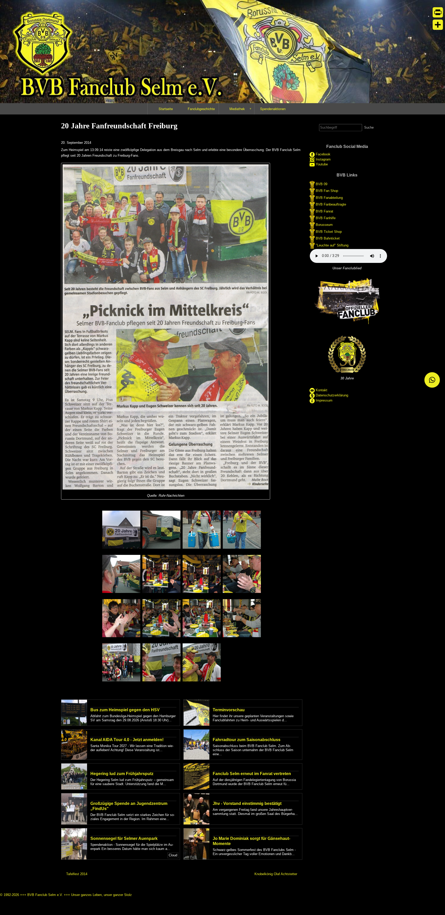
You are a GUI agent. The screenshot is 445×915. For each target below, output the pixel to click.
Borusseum (324, 225)
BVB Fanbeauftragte (331, 204)
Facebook (323, 154)
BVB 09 (321, 184)
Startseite (166, 108)
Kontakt (321, 390)
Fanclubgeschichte (201, 108)
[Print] (438, 12)
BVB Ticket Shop (329, 231)
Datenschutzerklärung (332, 395)
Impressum (324, 400)
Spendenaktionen (273, 108)
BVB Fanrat (324, 211)
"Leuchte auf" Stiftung (332, 245)
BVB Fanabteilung (329, 198)
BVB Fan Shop (327, 191)
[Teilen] (438, 25)
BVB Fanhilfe (326, 218)
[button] (432, 380)
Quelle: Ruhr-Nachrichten (165, 496)
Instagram (323, 160)
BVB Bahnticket (328, 238)
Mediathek (237, 108)
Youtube (322, 164)
